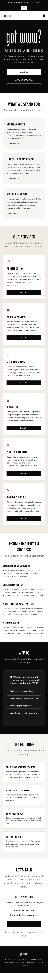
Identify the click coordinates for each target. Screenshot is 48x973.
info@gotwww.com (27, 915)
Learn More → (13, 143)
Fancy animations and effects (21, 691)
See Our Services (24, 80)
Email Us (24, 72)
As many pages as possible (21, 706)
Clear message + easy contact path (24, 698)
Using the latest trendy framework (23, 713)
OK (24, 8)
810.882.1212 (28, 910)
